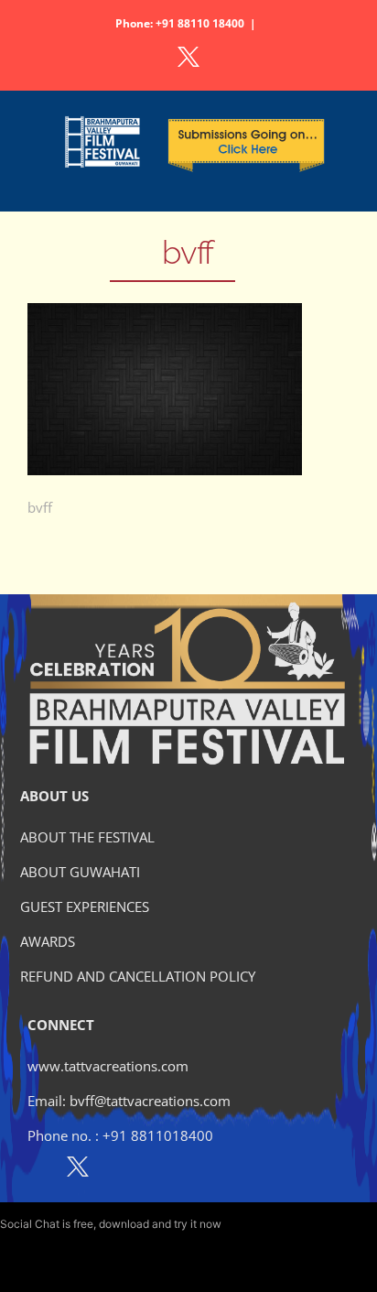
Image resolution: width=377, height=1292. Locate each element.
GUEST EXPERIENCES (84, 906)
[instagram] (117, 1170)
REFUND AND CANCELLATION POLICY (137, 976)
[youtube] (156, 1170)
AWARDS (47, 941)
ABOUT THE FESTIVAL (87, 837)
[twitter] (78, 1170)
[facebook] (37, 1170)
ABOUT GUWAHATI (80, 872)
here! (237, 1224)
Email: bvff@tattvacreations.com (129, 1100)
